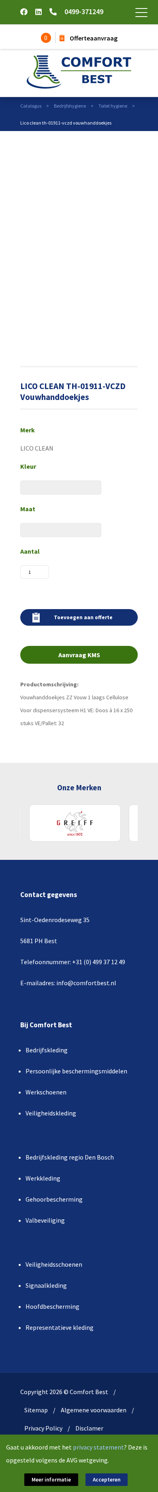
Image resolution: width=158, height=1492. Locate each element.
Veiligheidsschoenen (54, 1264)
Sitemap (36, 1410)
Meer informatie (51, 1479)
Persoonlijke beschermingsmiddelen (76, 1071)
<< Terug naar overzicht (113, 139)
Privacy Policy (43, 1428)
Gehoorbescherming (54, 1199)
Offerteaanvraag (92, 38)
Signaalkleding (46, 1285)
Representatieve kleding (60, 1327)
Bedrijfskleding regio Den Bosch (70, 1157)
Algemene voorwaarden (93, 1410)
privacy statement (98, 1447)
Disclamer (89, 1428)
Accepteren (106, 1479)
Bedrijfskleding (47, 1050)
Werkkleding (43, 1178)
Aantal (30, 551)
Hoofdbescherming (52, 1306)
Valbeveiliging (45, 1220)
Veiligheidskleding (51, 1113)
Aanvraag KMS (79, 655)
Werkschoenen (46, 1092)
